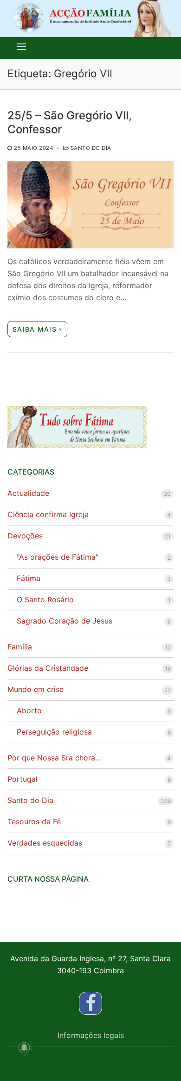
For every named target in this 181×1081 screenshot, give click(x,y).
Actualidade (28, 493)
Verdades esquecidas (44, 842)
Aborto (29, 710)
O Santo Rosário (45, 599)
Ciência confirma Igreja (48, 514)
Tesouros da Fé (34, 821)
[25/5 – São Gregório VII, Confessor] (90, 205)
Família (19, 646)
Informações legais (91, 1035)
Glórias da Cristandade (47, 668)
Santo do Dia (90, 148)
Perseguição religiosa (54, 731)
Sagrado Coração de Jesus (64, 620)
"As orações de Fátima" (57, 557)
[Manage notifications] (24, 1047)
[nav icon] (21, 46)
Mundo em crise (35, 689)
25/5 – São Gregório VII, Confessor (69, 122)
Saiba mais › (37, 329)
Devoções (25, 535)
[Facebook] (90, 1003)
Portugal (22, 779)
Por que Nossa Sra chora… (54, 757)
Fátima (28, 578)
